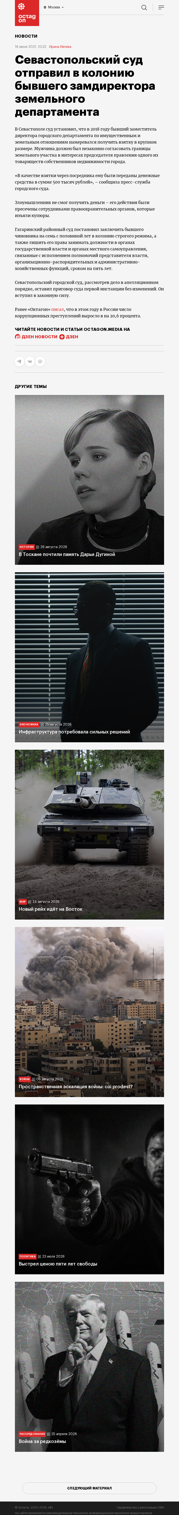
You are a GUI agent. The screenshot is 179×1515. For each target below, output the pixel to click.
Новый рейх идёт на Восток (50, 909)
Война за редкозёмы (42, 1441)
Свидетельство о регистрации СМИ (140, 1507)
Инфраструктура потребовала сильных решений (74, 732)
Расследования (32, 1434)
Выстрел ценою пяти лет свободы (58, 1264)
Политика (28, 1256)
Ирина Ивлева (60, 47)
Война (25, 1079)
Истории (27, 547)
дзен (72, 337)
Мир (23, 901)
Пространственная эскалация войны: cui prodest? (76, 1086)
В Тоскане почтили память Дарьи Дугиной (67, 554)
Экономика (29, 724)
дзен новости (39, 337)
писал (57, 309)
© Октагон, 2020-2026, (34, 1507)
